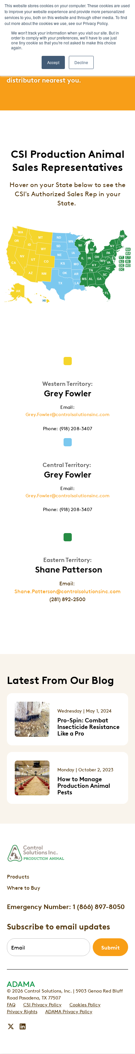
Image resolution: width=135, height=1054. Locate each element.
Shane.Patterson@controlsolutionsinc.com (67, 591)
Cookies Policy (85, 1004)
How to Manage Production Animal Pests (83, 785)
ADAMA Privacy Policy (68, 1011)
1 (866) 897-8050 (99, 906)
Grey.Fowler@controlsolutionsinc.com (67, 413)
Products (18, 876)
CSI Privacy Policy (42, 1004)
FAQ (11, 1004)
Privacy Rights (22, 1011)
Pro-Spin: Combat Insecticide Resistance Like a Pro (88, 726)
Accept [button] (53, 62)
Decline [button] (81, 62)
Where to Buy (23, 887)
